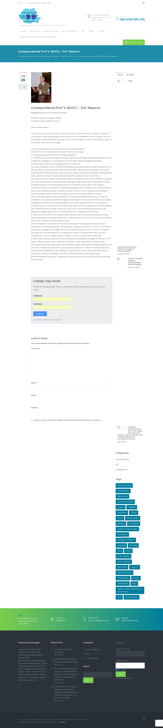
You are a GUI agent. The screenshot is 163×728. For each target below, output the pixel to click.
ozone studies (123, 578)
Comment (36, 348)
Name (34, 383)
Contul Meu (120, 643)
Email (34, 395)
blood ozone (122, 496)
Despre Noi (34, 31)
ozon (119, 551)
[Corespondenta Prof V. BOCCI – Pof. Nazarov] (41, 87)
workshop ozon (131, 597)
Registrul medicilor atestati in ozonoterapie (38, 37)
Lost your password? (124, 678)
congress (131, 507)
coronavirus (121, 513)
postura (136, 578)
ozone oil (134, 567)
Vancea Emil (45, 113)
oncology (133, 545)
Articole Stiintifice (70, 31)
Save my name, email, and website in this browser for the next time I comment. (67, 420)
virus (119, 597)
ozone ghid (122, 567)
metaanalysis (122, 534)
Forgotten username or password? (47, 320)
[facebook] (144, 3)
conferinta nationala (125, 502)
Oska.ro (63, 722)
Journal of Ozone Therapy (127, 529)
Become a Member (130, 620)
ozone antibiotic (123, 562)
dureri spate (133, 524)
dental (120, 518)
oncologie (121, 545)
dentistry (121, 524)
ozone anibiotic (123, 556)
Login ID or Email (122, 649)
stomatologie (122, 584)
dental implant (132, 518)
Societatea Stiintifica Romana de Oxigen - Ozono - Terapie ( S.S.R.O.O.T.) (48, 56)
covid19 (134, 513)
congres (120, 507)
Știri (82, 31)
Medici (91, 31)
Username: (38, 296)
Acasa (22, 31)
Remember (122, 670)
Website (34, 408)
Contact (101, 31)
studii (134, 584)
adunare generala (124, 485)
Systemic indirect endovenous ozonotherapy (129, 590)
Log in (40, 314)
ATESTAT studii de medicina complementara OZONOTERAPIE (135, 261)
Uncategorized (121, 470)
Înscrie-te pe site (135, 42)
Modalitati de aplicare (125, 540)
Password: (38, 304)
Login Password (122, 661)
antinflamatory (123, 491)
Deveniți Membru (50, 31)
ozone (128, 551)
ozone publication (124, 573)
